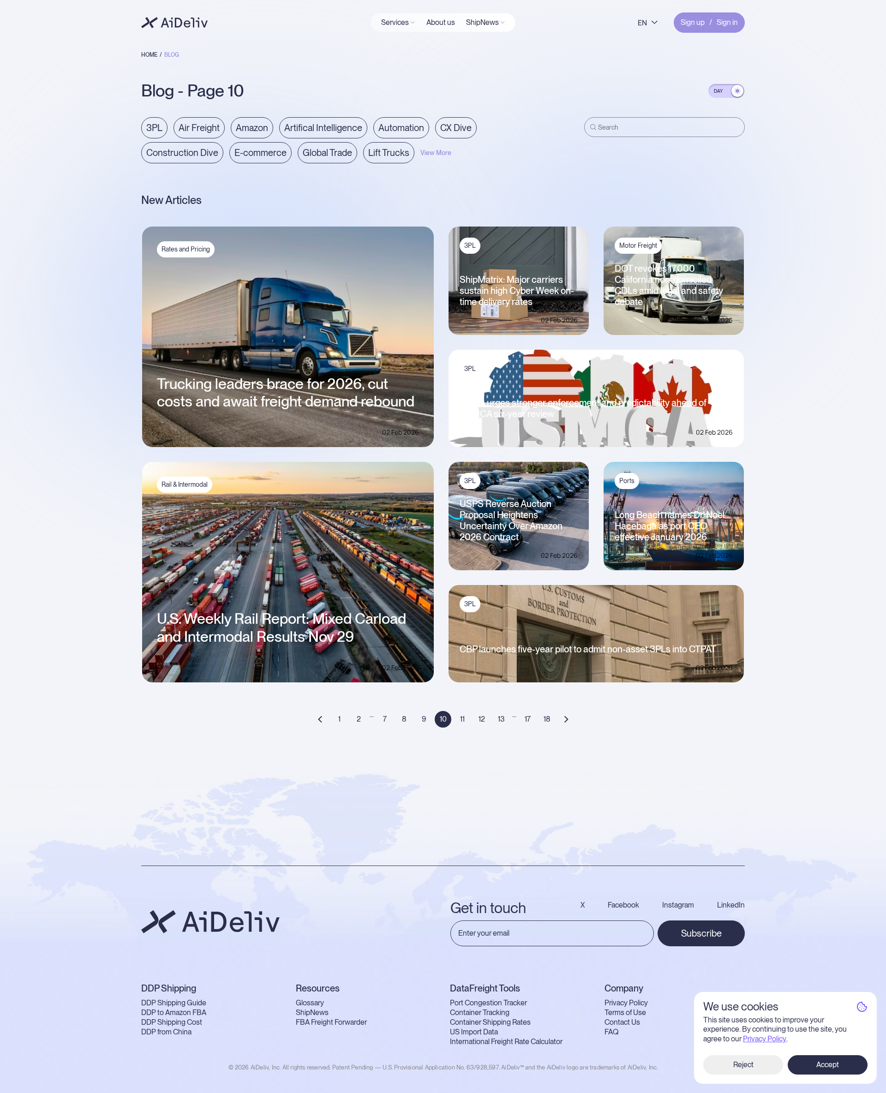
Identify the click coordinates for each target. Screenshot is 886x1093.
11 (462, 719)
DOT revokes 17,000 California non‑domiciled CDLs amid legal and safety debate (669, 285)
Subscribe (701, 933)
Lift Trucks (388, 152)
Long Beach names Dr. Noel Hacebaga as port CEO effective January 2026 (669, 526)
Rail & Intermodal (185, 484)
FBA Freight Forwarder (331, 1022)
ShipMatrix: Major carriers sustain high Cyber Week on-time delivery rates (517, 290)
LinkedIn (731, 905)
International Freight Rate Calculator (506, 1041)
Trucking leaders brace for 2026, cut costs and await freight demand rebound (285, 392)
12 (482, 719)
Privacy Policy (626, 1003)
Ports (627, 480)
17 (528, 719)
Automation (401, 127)
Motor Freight (638, 245)
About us (440, 22)
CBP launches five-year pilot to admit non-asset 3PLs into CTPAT (588, 649)
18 (547, 719)
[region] (358, 147)
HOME (149, 55)
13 (501, 719)
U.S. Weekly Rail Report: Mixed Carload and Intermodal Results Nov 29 (281, 627)
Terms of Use (625, 1012)
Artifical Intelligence (323, 127)
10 (443, 719)
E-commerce (260, 152)
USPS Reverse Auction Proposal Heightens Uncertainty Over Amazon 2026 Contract (511, 520)
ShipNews (312, 1012)
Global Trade (327, 152)
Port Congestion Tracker (488, 1003)
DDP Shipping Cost (171, 1022)
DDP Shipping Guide (173, 1003)
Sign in (727, 22)
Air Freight (199, 127)
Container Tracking (479, 1012)
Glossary (310, 1003)
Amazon (252, 127)
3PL (154, 127)
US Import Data (474, 1032)
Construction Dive (182, 152)
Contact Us (622, 1022)
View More (435, 152)
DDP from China (166, 1032)
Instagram (678, 905)
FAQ (611, 1032)
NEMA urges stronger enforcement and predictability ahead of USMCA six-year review (583, 408)
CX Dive (456, 127)
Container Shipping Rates (490, 1022)
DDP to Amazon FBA (173, 1012)
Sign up (693, 22)
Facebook (623, 905)
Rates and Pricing (186, 249)
